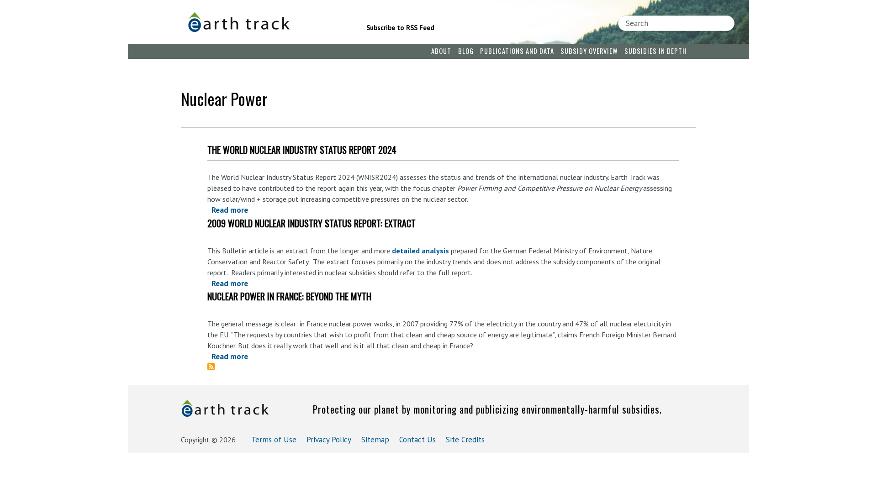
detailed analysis (420, 250)
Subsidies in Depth (655, 51)
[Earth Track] (264, 22)
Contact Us (417, 440)
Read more (229, 210)
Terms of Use (273, 440)
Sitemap (375, 440)
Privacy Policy (328, 440)
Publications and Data (517, 51)
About (441, 51)
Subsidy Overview (589, 51)
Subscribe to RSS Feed (400, 27)
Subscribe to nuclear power (214, 366)
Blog (466, 51)
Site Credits (465, 440)
